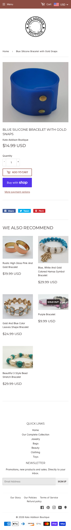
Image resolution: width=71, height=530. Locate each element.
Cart (48, 4)
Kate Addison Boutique (37, 517)
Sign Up (62, 481)
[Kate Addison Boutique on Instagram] (54, 507)
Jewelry (35, 438)
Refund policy (34, 501)
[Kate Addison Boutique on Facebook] (42, 507)
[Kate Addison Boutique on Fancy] (65, 507)
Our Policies (30, 497)
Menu (10, 4)
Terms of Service (49, 497)
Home (6, 51)
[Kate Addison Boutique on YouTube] (60, 507)
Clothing (35, 452)
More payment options (17, 191)
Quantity (7, 155)
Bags (35, 443)
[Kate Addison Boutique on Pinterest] (48, 507)
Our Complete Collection (35, 434)
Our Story (15, 497)
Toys (35, 456)
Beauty (35, 447)
